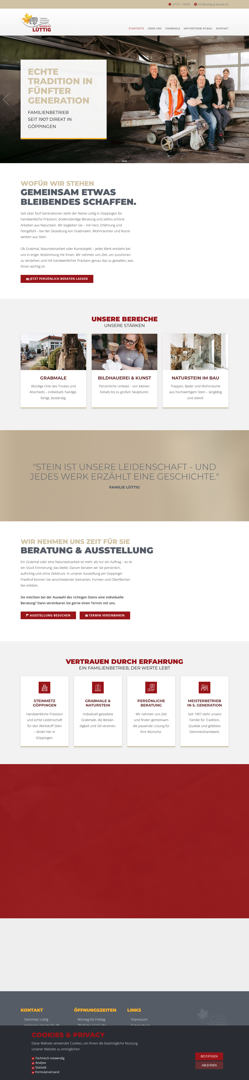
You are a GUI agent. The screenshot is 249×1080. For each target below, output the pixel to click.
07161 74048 (181, 4)
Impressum (139, 1019)
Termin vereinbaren (106, 615)
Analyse (40, 1063)
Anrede (193, 791)
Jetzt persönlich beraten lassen (58, 279)
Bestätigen (209, 1056)
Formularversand (47, 1072)
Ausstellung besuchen (50, 615)
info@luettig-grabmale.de (213, 4)
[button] (6, 99)
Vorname (195, 809)
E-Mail (193, 844)
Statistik (40, 1067)
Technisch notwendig (50, 1058)
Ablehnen (209, 1065)
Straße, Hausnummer (203, 826)
